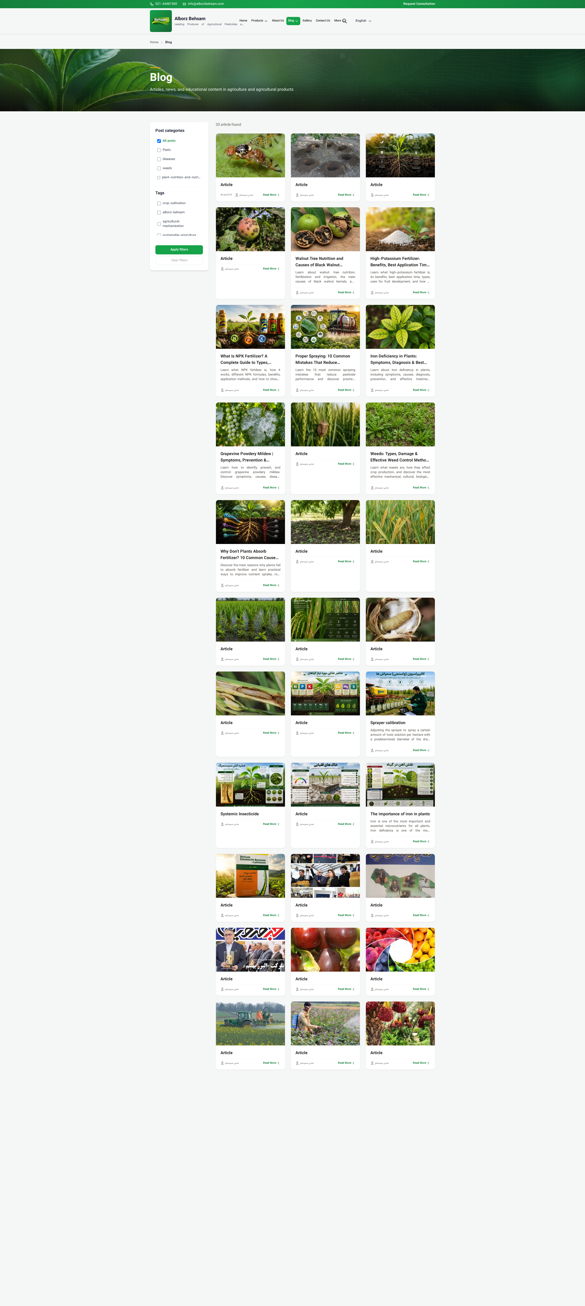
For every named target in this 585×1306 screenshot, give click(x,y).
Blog (291, 21)
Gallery (307, 21)
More (337, 21)
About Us (278, 21)
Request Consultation (419, 4)
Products (257, 21)
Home (243, 21)
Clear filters (179, 260)
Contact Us (323, 21)
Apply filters (179, 249)
